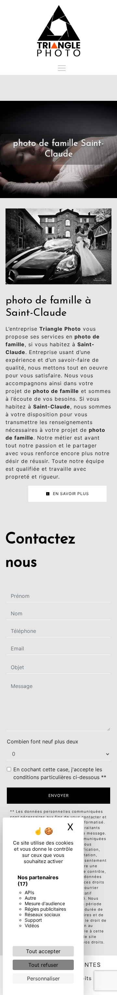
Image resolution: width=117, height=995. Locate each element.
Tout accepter (43, 951)
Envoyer (58, 795)
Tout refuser (43, 965)
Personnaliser (43, 978)
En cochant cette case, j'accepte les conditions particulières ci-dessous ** (59, 773)
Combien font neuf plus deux (42, 741)
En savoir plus (70, 493)
